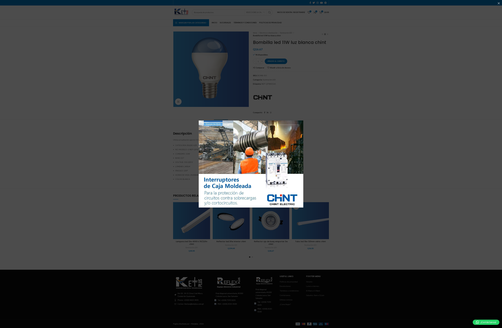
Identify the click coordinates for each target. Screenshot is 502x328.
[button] (486, 322)
